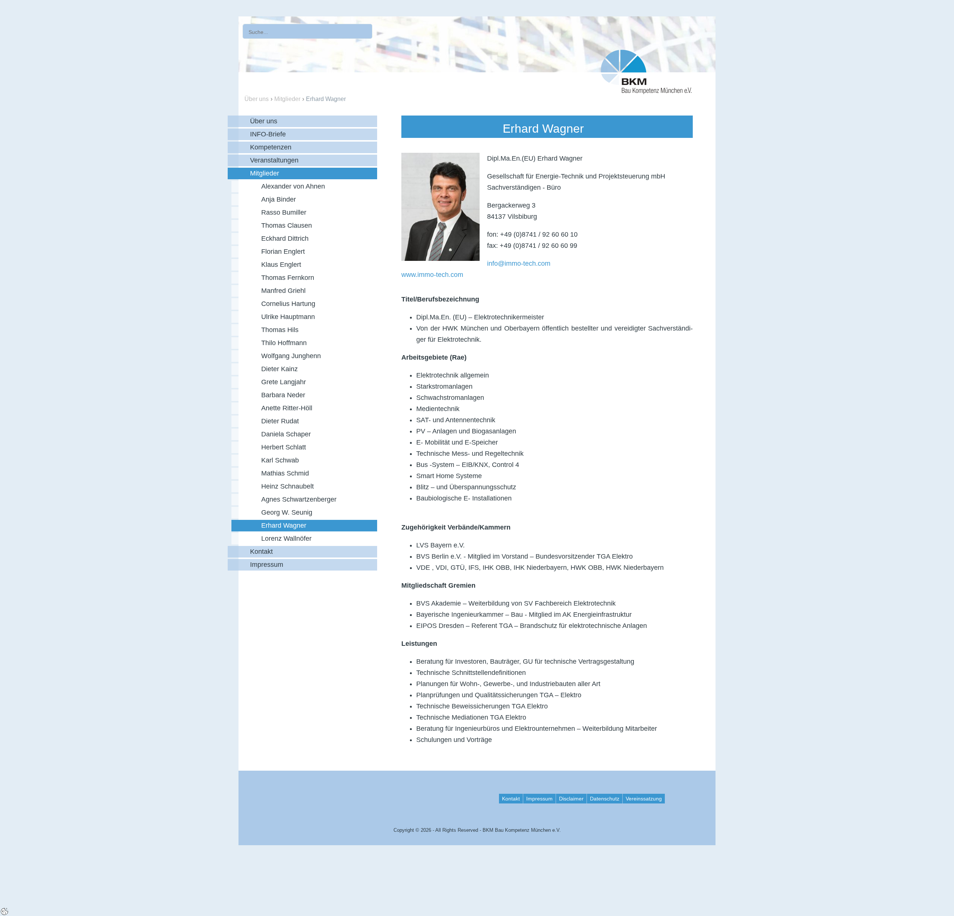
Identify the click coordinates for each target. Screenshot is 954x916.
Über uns (256, 99)
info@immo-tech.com (518, 263)
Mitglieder (287, 99)
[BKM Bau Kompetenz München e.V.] (646, 70)
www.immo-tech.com (432, 274)
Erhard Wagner (326, 99)
